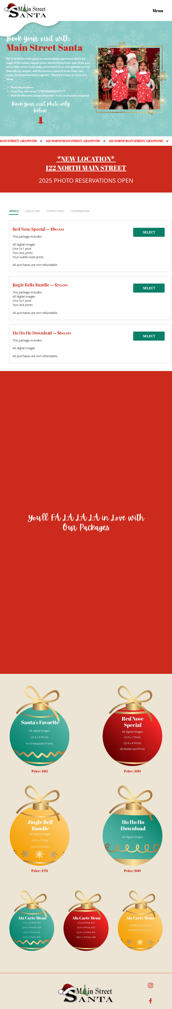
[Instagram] (150, 985)
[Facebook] (150, 1001)
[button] (159, 10)
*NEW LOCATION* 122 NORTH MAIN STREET (86, 163)
